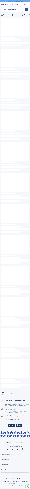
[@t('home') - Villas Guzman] (9, 4)
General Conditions (11, 478)
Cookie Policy (20, 478)
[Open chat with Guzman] (27, 486)
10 (26, 393)
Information (4, 464)
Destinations (5, 459)
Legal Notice (24, 481)
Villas (25, 14)
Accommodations (6, 454)
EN (15, 475)
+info (24, 1)
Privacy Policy (15, 481)
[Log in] (25, 4)
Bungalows (17, 14)
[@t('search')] (26, 9)
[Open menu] (28, 4)
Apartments (6, 14)
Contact (3, 470)
